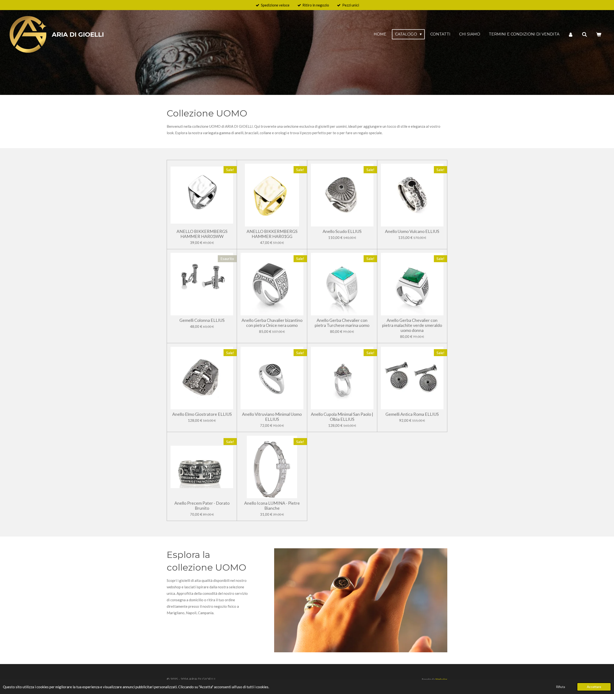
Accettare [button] (594, 687)
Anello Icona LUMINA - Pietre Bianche (272, 506)
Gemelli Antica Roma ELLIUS (412, 414)
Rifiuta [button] (560, 687)
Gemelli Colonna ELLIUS (201, 320)
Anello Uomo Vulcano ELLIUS (412, 231)
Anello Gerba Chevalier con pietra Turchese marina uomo (342, 323)
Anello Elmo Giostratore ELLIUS (202, 414)
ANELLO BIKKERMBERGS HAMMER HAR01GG (272, 234)
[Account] (570, 34)
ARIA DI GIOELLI (78, 34)
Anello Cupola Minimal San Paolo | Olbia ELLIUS (342, 417)
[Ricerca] (584, 34)
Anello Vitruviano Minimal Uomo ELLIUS (272, 417)
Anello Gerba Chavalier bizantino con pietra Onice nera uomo (272, 323)
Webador (441, 679)
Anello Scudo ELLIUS (342, 231)
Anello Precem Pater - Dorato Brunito (202, 506)
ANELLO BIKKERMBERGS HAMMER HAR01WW (202, 234)
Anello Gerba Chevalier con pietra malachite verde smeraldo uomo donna (412, 325)
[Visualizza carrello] (598, 34)
